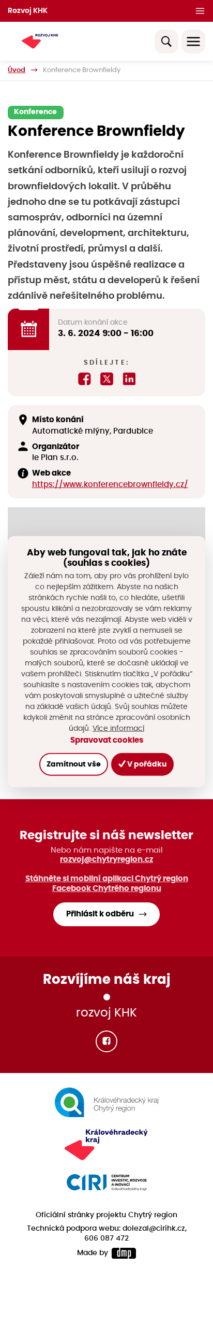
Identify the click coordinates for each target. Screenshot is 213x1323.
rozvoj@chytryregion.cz (106, 860)
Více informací (118, 728)
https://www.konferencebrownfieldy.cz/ (110, 485)
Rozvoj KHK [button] (28, 11)
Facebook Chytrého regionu (106, 889)
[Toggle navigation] (193, 41)
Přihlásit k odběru (100, 914)
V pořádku (146, 764)
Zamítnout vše (74, 764)
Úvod (16, 70)
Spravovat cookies (106, 740)
